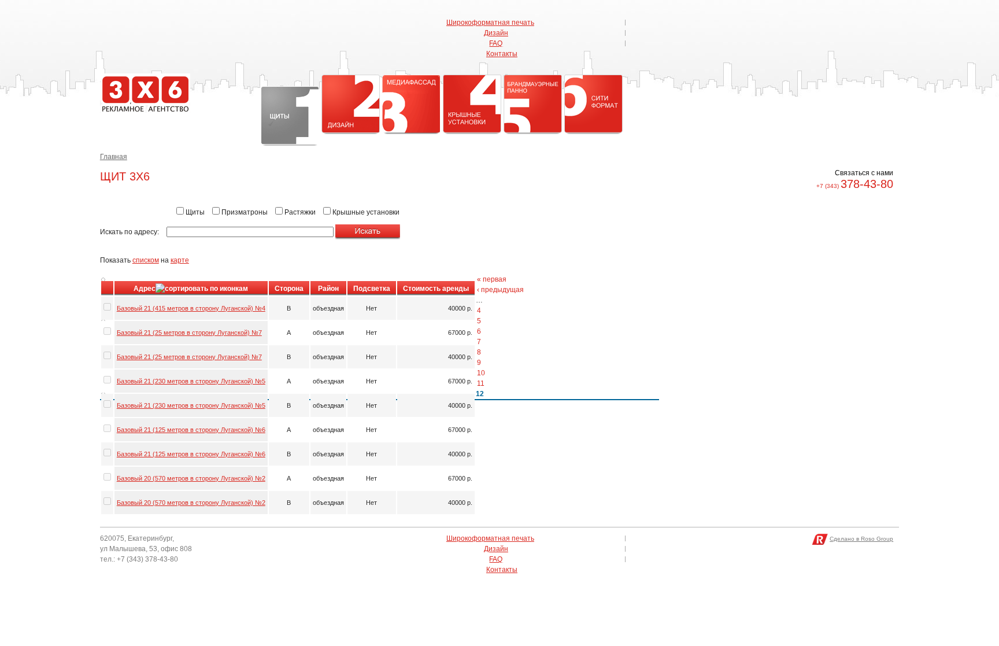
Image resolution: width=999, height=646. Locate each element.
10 (481, 373)
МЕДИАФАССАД (411, 103)
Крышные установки (472, 103)
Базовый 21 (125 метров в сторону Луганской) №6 (191, 429)
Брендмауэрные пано (532, 103)
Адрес (145, 289)
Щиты (290, 115)
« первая (491, 279)
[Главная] (145, 110)
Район (328, 289)
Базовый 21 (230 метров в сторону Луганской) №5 (191, 381)
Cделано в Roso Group (861, 539)
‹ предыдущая (500, 290)
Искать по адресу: (130, 232)
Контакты (501, 54)
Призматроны (244, 212)
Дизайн (496, 33)
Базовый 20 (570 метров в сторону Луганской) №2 (191, 478)
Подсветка (371, 289)
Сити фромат (593, 103)
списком (145, 260)
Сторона (289, 289)
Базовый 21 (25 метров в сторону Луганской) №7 (189, 332)
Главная (113, 157)
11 (480, 383)
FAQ (495, 43)
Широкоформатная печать (490, 23)
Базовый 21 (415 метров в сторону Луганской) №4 (191, 308)
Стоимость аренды (436, 289)
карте (180, 260)
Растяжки (299, 212)
